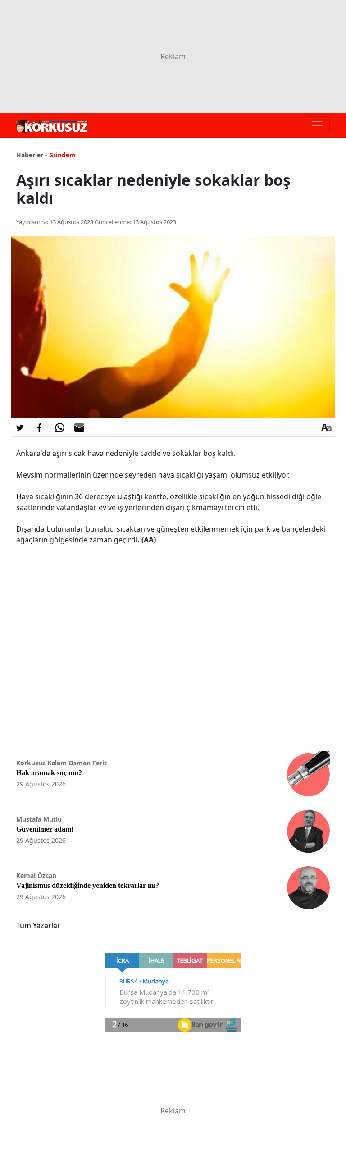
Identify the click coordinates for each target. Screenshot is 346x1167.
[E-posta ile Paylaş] (79, 427)
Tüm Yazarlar (38, 925)
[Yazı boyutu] (326, 427)
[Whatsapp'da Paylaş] (59, 427)
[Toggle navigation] (317, 125)
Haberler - (31, 155)
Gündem (62, 155)
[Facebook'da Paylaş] (40, 427)
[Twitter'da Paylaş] (20, 427)
